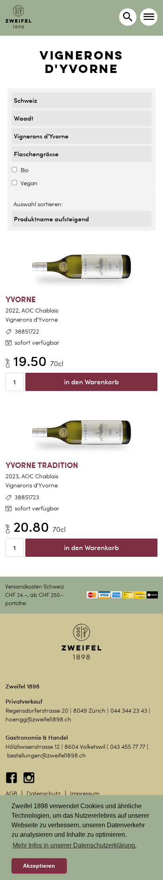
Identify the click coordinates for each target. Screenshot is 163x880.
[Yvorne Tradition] (81, 432)
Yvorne (21, 299)
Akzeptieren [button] (39, 866)
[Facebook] (12, 781)
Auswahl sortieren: (38, 204)
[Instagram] (29, 781)
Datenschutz (44, 793)
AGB (11, 793)
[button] (148, 17)
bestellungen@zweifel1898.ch (46, 755)
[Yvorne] (81, 267)
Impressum (84, 793)
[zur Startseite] (18, 17)
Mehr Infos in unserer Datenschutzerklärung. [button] (74, 845)
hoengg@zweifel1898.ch (38, 719)
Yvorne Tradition (42, 465)
